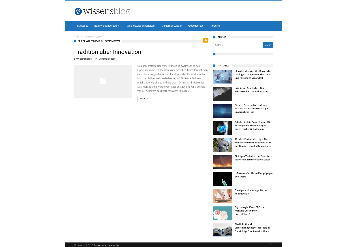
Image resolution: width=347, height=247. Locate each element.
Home (76, 37)
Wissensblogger (84, 59)
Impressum (100, 245)
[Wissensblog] (102, 6)
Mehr (142, 98)
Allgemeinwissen (107, 59)
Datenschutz (114, 245)
